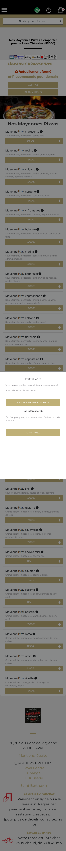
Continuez (33, 432)
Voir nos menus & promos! (33, 402)
